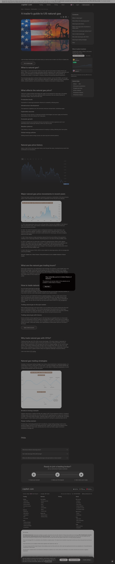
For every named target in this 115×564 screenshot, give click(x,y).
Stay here (47, 286)
